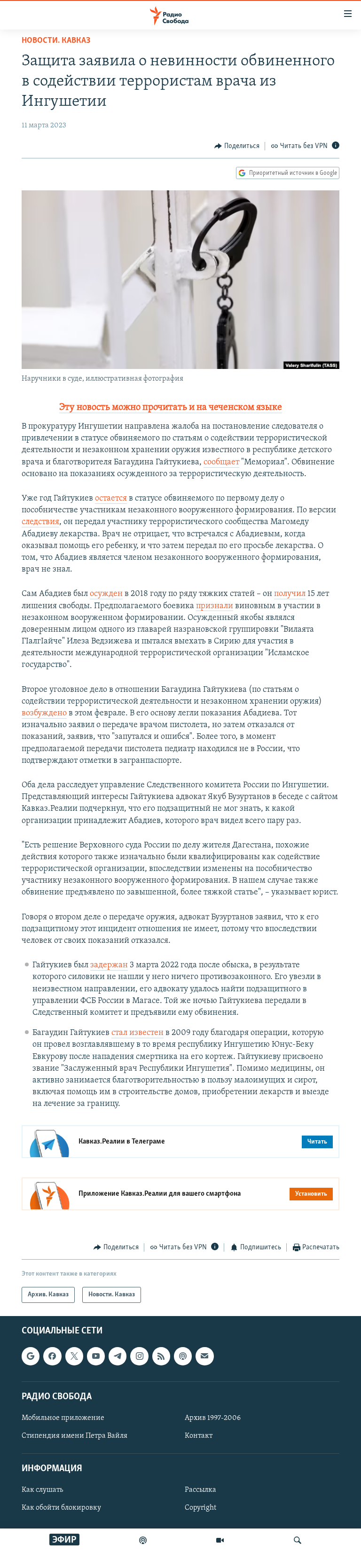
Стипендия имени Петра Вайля (74, 1436)
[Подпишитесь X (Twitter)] (74, 1356)
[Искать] (297, 1540)
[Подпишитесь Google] (30, 1356)
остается (111, 498)
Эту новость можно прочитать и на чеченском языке (170, 407)
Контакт (198, 1436)
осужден (106, 594)
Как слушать (42, 1490)
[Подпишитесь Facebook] (52, 1356)
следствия (40, 522)
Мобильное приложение (63, 1418)
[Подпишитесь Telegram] (117, 1356)
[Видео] (220, 1540)
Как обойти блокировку (61, 1508)
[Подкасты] (183, 1356)
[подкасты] (143, 1540)
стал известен (137, 1033)
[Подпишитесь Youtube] (96, 1356)
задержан (109, 965)
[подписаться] (204, 1356)
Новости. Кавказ (56, 41)
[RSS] (161, 1356)
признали (214, 606)
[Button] (236, 146)
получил (290, 594)
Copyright (200, 1508)
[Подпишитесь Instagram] (139, 1356)
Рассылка (200, 1490)
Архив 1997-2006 (213, 1418)
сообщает (221, 462)
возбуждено (44, 713)
